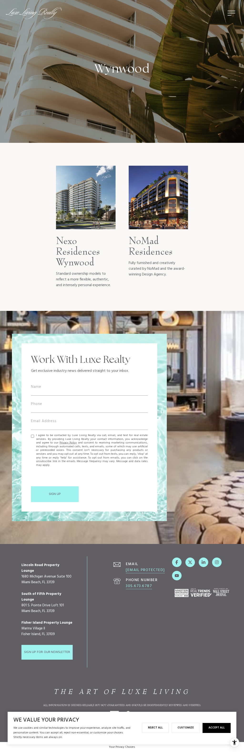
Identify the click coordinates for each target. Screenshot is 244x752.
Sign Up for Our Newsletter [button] (47, 652)
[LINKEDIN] (203, 562)
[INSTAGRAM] (217, 562)
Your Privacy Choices (122, 747)
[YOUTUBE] (177, 575)
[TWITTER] (190, 562)
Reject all (155, 727)
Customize (186, 727)
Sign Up (55, 494)
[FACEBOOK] (177, 562)
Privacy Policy (68, 442)
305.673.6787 (139, 586)
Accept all (216, 727)
